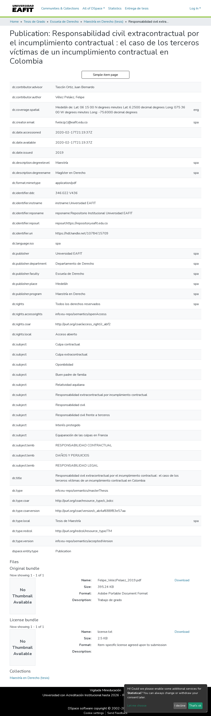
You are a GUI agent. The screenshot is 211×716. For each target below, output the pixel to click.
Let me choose (137, 706)
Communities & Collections (60, 8)
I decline (180, 706)
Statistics (115, 8)
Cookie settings (94, 713)
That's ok (195, 706)
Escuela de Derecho (64, 21)
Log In (194, 8)
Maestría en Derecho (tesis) (103, 21)
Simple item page (105, 75)
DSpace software (80, 708)
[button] (185, 8)
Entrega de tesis (137, 8)
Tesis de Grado (34, 21)
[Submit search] (179, 8)
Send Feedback (117, 713)
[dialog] (165, 698)
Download (182, 580)
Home (14, 21)
